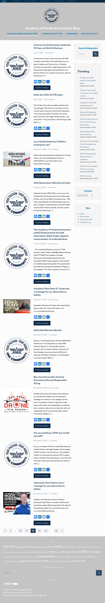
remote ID (13, 561)
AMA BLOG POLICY (89, 33)
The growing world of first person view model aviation (88, 93)
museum (63, 557)
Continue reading (41, 88)
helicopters (6, 557)
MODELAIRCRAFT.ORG (52, 33)
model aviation (46, 556)
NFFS (94, 557)
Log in (82, 214)
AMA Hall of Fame (96, 547)
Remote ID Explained (88, 112)
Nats (89, 556)
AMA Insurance (85, 176)
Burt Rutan (12, 552)
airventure (49, 547)
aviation (5, 552)
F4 (76, 552)
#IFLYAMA (9, 546)
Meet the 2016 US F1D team (48, 94)
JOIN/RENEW (72, 33)
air (43, 547)
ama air (66, 546)
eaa (63, 551)
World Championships (62, 561)
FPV (89, 552)
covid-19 (47, 552)
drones (58, 552)
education (70, 552)
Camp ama (18, 552)
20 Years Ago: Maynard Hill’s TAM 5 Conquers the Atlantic (88, 122)
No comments (50, 99)
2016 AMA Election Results (48, 330)
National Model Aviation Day (79, 557)
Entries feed (84, 217)
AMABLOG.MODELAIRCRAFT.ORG (22, 33)
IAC (10, 557)
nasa (68, 557)
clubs (24, 552)
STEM (45, 561)
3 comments (52, 187)
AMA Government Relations (80, 547)
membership (25, 557)
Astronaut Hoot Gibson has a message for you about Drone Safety (49, 485)
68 (56, 531)
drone (53, 551)
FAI (84, 551)
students (52, 561)
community (30, 552)
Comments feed (86, 219)
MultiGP (58, 557)
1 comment (53, 335)
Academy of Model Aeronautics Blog (52, 28)
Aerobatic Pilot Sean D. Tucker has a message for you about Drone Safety (51, 291)
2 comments (49, 53)
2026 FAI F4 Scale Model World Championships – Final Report (89, 144)
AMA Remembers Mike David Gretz (52, 182)
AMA (58, 546)
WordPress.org (85, 222)
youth (72, 561)
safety (18, 561)
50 (20, 531)
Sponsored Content (31, 560)
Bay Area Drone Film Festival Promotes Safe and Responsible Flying (50, 380)
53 (39, 531)
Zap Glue (81, 560)
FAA (80, 551)
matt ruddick (17, 557)
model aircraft (33, 557)
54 (46, 531)
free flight (96, 552)
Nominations (6, 561)
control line (38, 552)
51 (27, 531)
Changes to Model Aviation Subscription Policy (88, 80)
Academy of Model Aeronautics (15, 590)
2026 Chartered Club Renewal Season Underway (88, 156)
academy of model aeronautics (29, 547)
